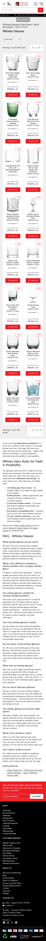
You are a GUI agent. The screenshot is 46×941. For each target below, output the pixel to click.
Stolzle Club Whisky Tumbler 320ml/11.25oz (12, 263)
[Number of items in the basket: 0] (41, 4)
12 (39, 48)
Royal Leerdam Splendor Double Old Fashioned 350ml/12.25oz (12, 217)
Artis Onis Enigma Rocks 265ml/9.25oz (33, 75)
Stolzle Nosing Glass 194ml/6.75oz (33, 307)
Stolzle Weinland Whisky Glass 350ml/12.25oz (33, 353)
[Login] (35, 3)
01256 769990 (9, 4)
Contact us (9, 905)
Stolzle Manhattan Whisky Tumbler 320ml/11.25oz (33, 263)
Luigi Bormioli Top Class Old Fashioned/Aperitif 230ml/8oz (13, 169)
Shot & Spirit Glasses (23, 525)
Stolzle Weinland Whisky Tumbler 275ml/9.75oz (12, 400)
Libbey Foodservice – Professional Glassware (24, 770)
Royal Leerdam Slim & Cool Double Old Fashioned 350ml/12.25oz (33, 170)
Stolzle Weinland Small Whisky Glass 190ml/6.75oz (12, 354)
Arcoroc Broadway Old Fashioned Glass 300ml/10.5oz (33, 401)
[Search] (40, 10)
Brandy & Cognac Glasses (19, 528)
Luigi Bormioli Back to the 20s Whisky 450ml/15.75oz (33, 122)
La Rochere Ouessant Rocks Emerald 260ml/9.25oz (13, 122)
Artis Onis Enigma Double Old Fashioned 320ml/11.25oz (13, 76)
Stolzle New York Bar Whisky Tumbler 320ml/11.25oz (12, 308)
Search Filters (23, 19)
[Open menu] (4, 3)
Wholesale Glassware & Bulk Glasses (17, 24)
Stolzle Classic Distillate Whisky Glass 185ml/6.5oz (33, 217)
